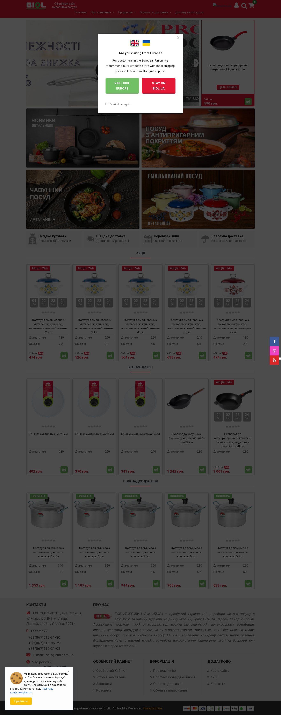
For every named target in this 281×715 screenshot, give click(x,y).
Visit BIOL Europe (122, 85)
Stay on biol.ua (158, 85)
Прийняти (21, 701)
